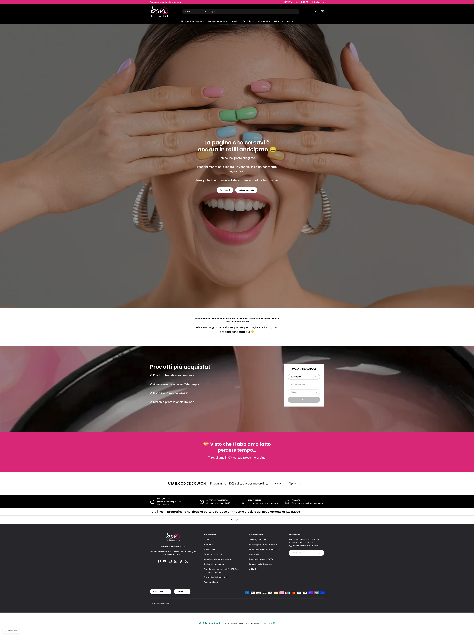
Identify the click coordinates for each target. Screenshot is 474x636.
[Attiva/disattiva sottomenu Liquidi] (238, 21)
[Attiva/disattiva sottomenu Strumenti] (269, 21)
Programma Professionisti (260, 564)
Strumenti (263, 21)
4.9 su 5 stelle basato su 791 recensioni (242, 623)
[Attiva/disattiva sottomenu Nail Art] (282, 21)
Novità (290, 21)
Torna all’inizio (237, 520)
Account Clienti (211, 582)
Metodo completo (246, 190)
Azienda (207, 539)
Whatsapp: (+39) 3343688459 (263, 544)
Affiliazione (254, 569)
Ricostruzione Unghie (191, 21)
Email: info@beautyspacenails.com (265, 549)
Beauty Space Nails (162, 604)
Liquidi (234, 21)
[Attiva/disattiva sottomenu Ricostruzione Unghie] (203, 21)
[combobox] (240, 11)
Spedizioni (208, 544)
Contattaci (254, 554)
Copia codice (297, 483)
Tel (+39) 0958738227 (259, 539)
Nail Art (277, 21)
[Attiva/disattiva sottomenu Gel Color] (253, 21)
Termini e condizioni (213, 554)
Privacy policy (210, 549)
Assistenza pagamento (214, 564)
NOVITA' (288, 2)
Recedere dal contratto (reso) (217, 559)
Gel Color (247, 21)
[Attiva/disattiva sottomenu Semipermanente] (226, 21)
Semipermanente (216, 21)
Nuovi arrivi (225, 190)
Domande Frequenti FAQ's (261, 559)
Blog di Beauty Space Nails (216, 577)
